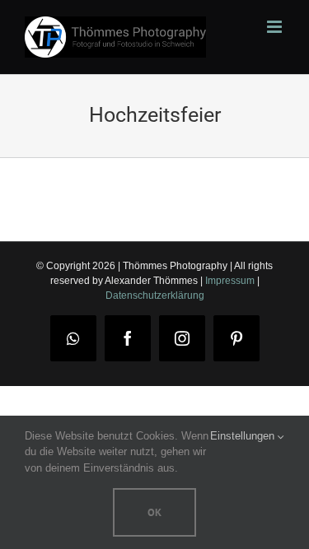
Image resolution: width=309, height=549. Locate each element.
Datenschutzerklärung (154, 295)
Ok (154, 512)
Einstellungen (244, 436)
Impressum (230, 280)
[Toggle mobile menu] (275, 26)
